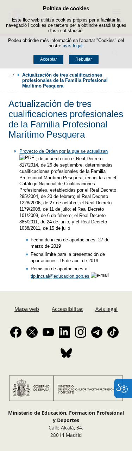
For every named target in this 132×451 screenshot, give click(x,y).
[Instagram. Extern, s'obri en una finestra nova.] (80, 332)
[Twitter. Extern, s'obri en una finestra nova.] (32, 332)
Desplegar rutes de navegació (11, 74)
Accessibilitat (67, 308)
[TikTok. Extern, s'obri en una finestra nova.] (113, 332)
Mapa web (26, 308)
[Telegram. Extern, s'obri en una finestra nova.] (96, 332)
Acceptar (48, 59)
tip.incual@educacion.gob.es (60, 276)
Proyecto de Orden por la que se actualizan (63, 151)
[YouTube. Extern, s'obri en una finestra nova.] (48, 332)
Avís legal (106, 308)
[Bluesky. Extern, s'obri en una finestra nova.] (66, 353)
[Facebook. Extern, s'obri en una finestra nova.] (15, 332)
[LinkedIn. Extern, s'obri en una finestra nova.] (64, 332)
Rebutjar (83, 59)
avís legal (72, 45)
